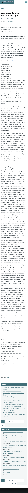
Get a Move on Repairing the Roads (12, 406)
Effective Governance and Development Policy (15, 441)
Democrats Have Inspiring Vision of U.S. (13, 404)
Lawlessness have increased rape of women (14, 465)
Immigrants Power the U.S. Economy (12, 391)
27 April (3, 36)
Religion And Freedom (9, 412)
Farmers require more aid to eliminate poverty (14, 457)
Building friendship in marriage (11, 469)
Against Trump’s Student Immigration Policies (14, 461)
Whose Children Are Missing (10, 473)
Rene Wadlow (9, 21)
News (8, 377)
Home (2, 8)
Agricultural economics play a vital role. (13, 432)
